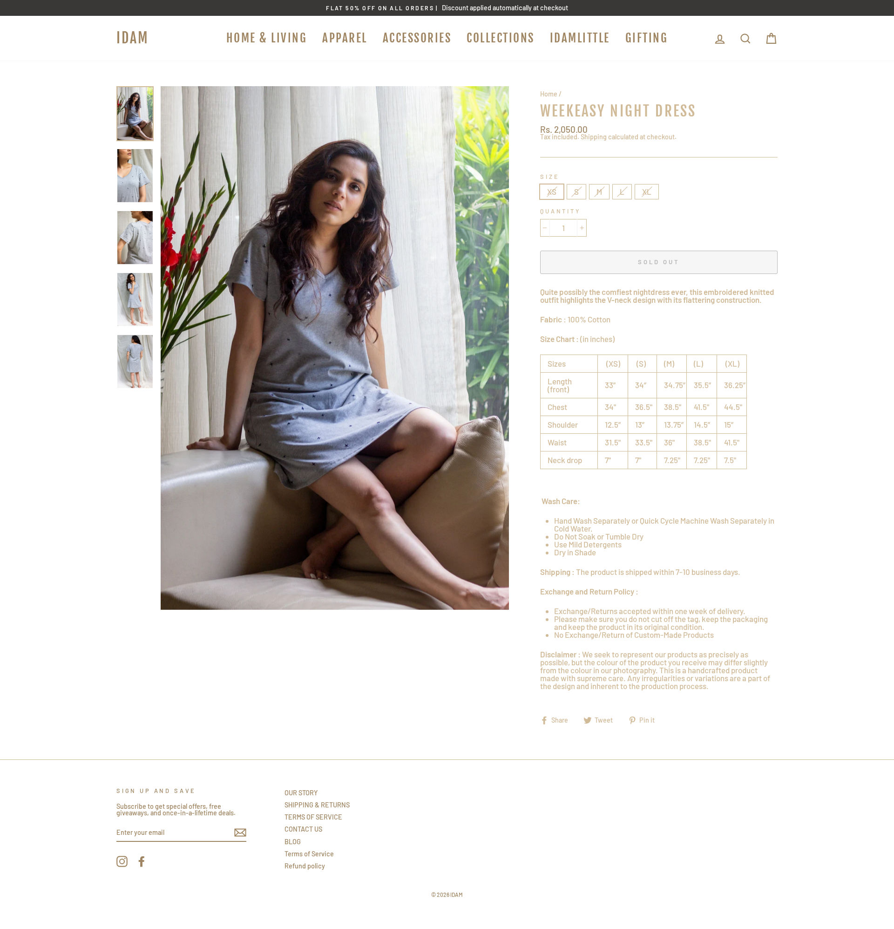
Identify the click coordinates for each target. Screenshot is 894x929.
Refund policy (304, 866)
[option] (447, 8)
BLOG (292, 842)
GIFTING (646, 38)
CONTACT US (303, 829)
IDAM (132, 38)
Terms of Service (309, 854)
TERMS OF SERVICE (313, 817)
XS (551, 191)
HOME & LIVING (266, 38)
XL (646, 191)
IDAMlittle (580, 38)
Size (549, 177)
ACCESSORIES (417, 38)
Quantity (560, 211)
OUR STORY (301, 793)
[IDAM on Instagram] (122, 861)
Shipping (594, 137)
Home (548, 94)
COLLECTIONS (501, 38)
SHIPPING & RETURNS (317, 805)
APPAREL (344, 38)
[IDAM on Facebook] (141, 861)
